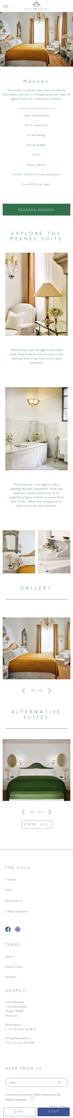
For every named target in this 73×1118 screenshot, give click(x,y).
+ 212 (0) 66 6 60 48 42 (20, 1029)
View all (36, 824)
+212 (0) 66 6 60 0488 (20, 1043)
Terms (9, 957)
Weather (11, 977)
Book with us (13, 901)
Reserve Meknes (36, 209)
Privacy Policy (14, 967)
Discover (36, 776)
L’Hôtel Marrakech (16, 911)
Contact (10, 879)
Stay (53, 1111)
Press (8, 890)
